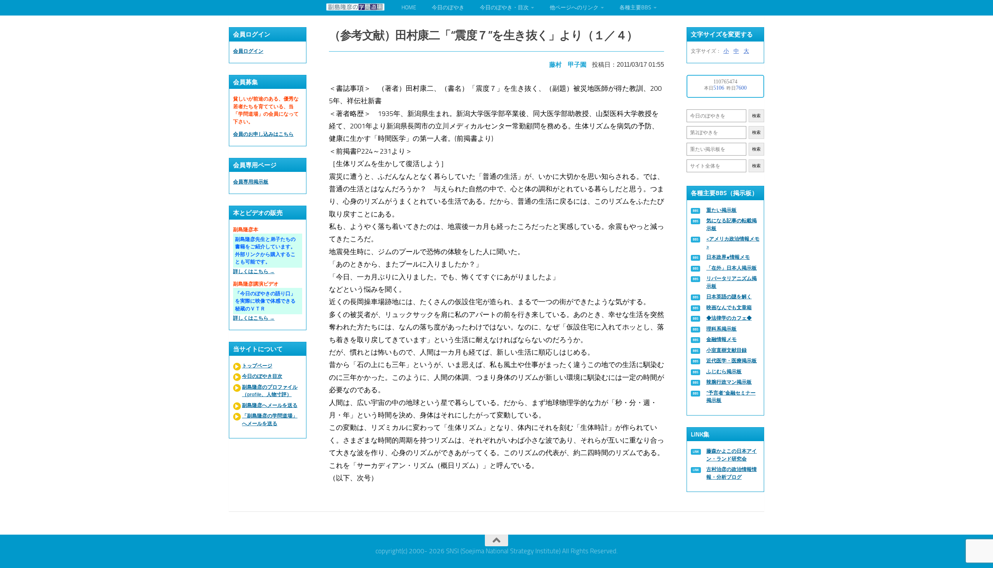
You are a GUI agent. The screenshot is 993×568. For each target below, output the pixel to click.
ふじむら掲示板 (724, 371)
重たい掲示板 (721, 210)
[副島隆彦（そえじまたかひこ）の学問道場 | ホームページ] (355, 7)
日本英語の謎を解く (729, 297)
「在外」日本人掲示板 (731, 268)
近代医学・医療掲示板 (731, 361)
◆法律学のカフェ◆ (729, 318)
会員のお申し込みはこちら (263, 134)
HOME (408, 7)
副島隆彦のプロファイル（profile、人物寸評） (270, 391)
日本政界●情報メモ (728, 257)
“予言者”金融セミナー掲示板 (731, 396)
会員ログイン (248, 51)
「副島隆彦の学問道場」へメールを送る (270, 419)
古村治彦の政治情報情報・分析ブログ (731, 473)
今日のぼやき (448, 7)
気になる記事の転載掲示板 (731, 224)
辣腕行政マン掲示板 (729, 382)
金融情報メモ (721, 339)
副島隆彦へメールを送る (270, 405)
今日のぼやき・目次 (504, 7)
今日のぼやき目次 (262, 376)
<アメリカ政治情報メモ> (732, 242)
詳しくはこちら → (254, 271)
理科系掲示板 (721, 329)
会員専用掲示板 (250, 182)
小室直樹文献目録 (726, 350)
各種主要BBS (635, 7)
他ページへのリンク (574, 7)
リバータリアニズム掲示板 (731, 282)
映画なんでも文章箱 (729, 307)
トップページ (257, 366)
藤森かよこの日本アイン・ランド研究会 (731, 455)
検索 (756, 115)
